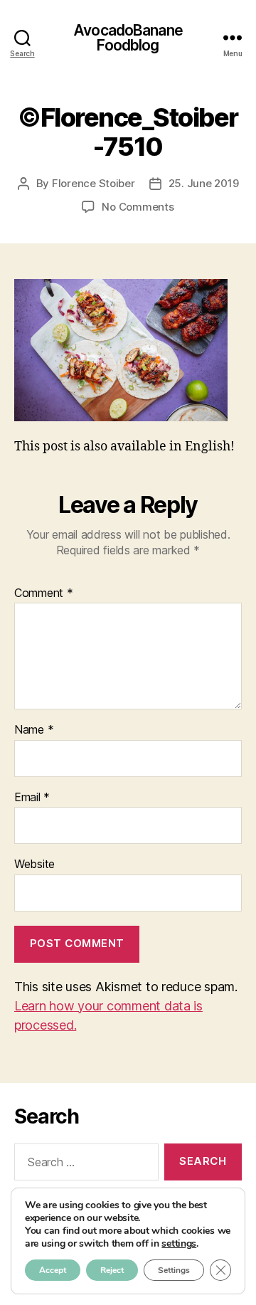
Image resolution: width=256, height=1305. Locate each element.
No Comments (138, 206)
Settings (174, 1270)
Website (34, 864)
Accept (52, 1270)
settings (178, 1243)
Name (33, 730)
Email (32, 797)
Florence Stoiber (93, 183)
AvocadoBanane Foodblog (128, 38)
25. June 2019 (204, 183)
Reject (112, 1270)
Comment (43, 593)
